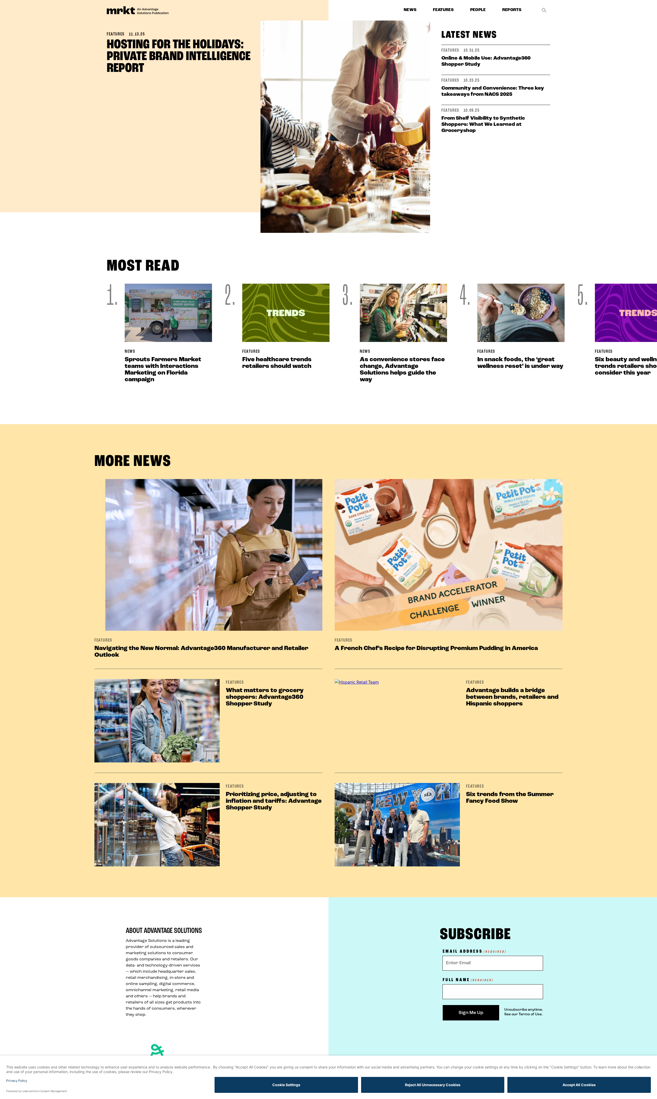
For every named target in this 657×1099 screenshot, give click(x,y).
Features (443, 10)
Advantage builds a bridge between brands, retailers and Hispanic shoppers (512, 697)
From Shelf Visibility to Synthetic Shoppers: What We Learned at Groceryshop (483, 124)
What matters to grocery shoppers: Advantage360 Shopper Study (265, 697)
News (410, 10)
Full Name (468, 980)
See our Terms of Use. (523, 1014)
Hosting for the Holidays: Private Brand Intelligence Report (178, 56)
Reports (511, 10)
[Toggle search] (544, 10)
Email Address (474, 952)
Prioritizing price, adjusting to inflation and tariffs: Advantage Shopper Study (274, 801)
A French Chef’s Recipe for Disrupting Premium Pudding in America (436, 648)
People (478, 10)
